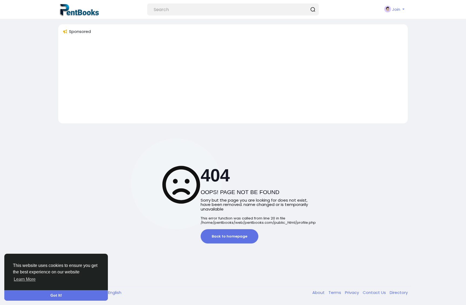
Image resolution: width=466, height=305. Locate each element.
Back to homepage (229, 236)
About (319, 292)
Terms (335, 292)
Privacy (352, 292)
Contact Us (375, 292)
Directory (399, 292)
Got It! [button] (56, 295)
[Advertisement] (224, 81)
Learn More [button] (25, 279)
